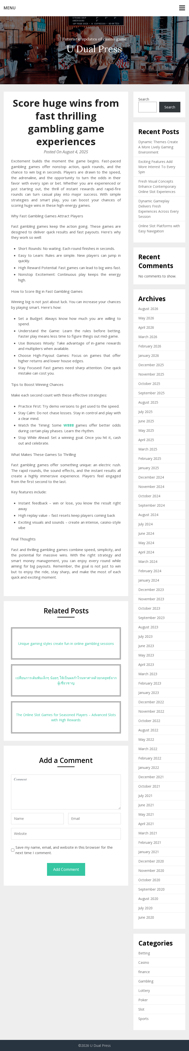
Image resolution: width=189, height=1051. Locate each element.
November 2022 (151, 711)
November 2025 (151, 374)
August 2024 (148, 514)
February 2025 (149, 458)
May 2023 (146, 655)
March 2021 (147, 833)
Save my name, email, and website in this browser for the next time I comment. (64, 850)
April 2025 (146, 439)
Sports (143, 1018)
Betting (144, 953)
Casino (143, 962)
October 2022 (149, 720)
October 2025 (149, 383)
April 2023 (146, 664)
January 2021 (148, 851)
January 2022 (148, 767)
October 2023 (149, 608)
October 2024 (149, 496)
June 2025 (146, 421)
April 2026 (146, 327)
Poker (143, 1000)
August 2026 (148, 308)
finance (144, 971)
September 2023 (151, 617)
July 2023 (145, 636)
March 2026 (147, 336)
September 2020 (151, 889)
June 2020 (146, 917)
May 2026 (146, 318)
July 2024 (145, 524)
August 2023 (148, 627)
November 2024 (151, 486)
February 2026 (149, 346)
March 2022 (147, 748)
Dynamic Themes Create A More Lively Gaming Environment (158, 147)
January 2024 (148, 580)
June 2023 (146, 645)
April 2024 (146, 552)
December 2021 (151, 777)
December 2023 (151, 589)
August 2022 (148, 730)
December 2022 (151, 702)
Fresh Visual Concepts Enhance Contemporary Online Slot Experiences (157, 186)
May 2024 (146, 542)
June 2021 (146, 805)
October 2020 (149, 880)
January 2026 (148, 355)
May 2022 (146, 739)
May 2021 (146, 814)
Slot (141, 1009)
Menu (10, 8)
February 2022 (149, 758)
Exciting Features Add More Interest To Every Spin (156, 166)
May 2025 (146, 430)
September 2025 (151, 393)
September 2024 (151, 505)
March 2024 (147, 561)
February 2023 (149, 683)
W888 (68, 425)
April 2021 (146, 823)
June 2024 (146, 533)
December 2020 (151, 861)
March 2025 (147, 449)
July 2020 (145, 908)
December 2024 (151, 477)
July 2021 (145, 795)
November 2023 (151, 599)
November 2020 (151, 870)
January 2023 (148, 692)
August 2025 (148, 402)
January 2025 (148, 467)
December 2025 (151, 364)
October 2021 (149, 786)
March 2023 (147, 674)
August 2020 (148, 898)
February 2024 (149, 571)
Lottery (144, 990)
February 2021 (149, 842)
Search (143, 99)
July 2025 (145, 411)
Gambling (145, 981)
